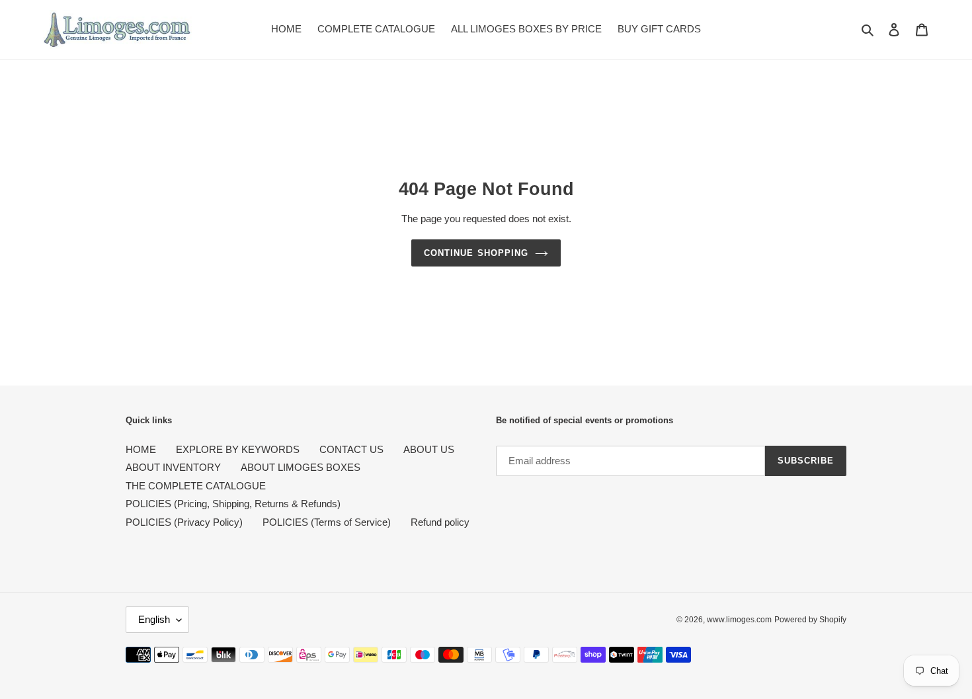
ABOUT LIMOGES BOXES (300, 467)
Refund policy (440, 522)
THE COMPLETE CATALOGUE (196, 485)
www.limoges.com (739, 619)
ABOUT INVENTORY (173, 467)
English (154, 619)
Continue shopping (476, 253)
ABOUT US (428, 449)
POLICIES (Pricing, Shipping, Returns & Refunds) (233, 503)
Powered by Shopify (810, 619)
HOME (141, 449)
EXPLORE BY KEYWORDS (238, 449)
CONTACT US (351, 449)
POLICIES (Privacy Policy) (184, 522)
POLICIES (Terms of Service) (327, 522)
